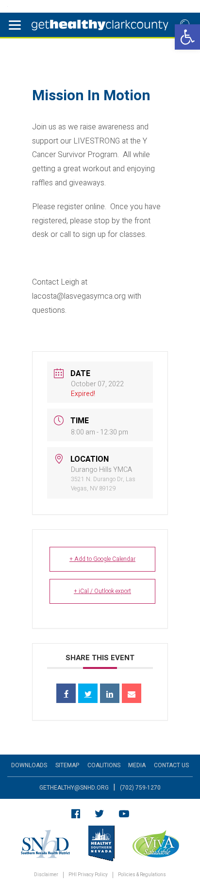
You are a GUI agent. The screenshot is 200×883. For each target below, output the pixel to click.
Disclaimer (46, 875)
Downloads (29, 765)
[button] (187, 37)
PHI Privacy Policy (88, 875)
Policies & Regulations (142, 875)
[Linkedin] (109, 693)
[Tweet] (88, 693)
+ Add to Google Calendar (102, 559)
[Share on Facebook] (66, 693)
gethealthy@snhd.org (74, 787)
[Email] (131, 693)
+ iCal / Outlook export (102, 591)
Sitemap (67, 765)
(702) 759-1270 (140, 787)
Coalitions (103, 765)
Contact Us (171, 765)
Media (137, 765)
